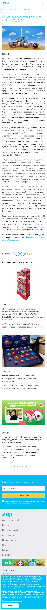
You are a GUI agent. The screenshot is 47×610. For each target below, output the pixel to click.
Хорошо (10, 605)
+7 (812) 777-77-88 (9, 570)
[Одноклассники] (29, 254)
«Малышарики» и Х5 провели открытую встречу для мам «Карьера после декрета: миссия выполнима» (22, 439)
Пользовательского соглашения (21, 503)
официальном (31, 237)
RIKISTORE (7, 555)
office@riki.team (8, 574)
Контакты (6, 550)
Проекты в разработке (12, 530)
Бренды (5, 525)
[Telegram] (25, 254)
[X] (20, 254)
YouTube (41, 237)
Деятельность (8, 535)
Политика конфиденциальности (12, 601)
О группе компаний (10, 520)
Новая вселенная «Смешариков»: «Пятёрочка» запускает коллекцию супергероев (19, 378)
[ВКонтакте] (15, 254)
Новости (6, 545)
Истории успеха (9, 540)
